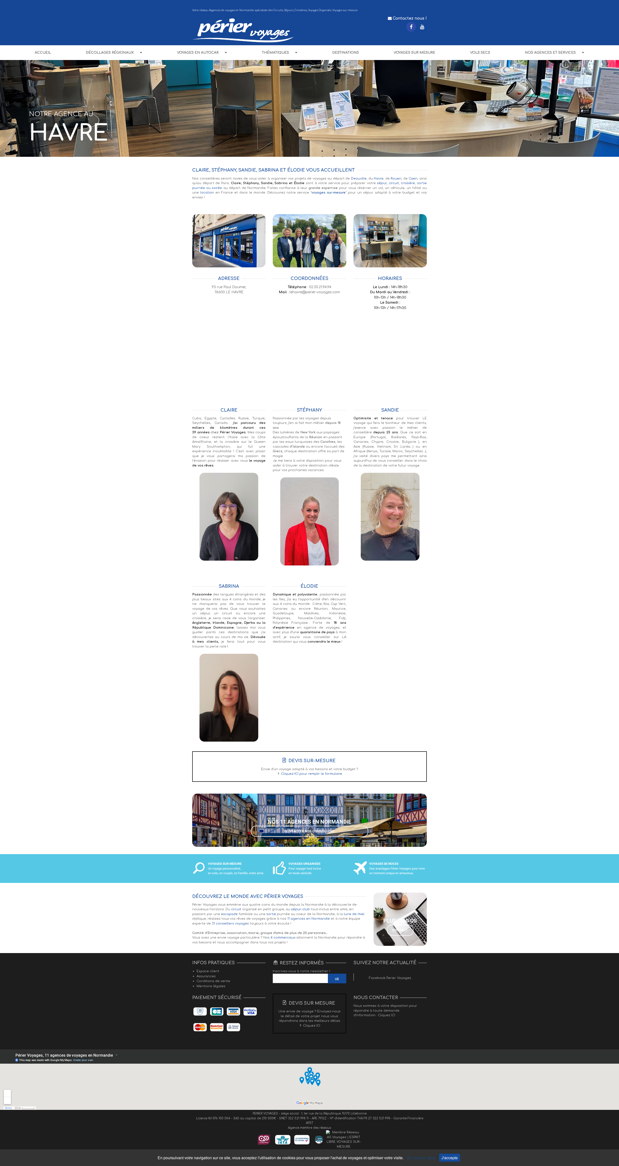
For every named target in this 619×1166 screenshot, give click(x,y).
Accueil (43, 52)
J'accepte (450, 1157)
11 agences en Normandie (308, 918)
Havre (378, 178)
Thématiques (275, 52)
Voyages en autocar (198, 52)
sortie (271, 914)
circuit (394, 183)
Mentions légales (211, 986)
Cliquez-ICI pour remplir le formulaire (311, 773)
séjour (382, 183)
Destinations (345, 52)
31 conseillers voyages (230, 923)
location (207, 192)
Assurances (206, 976)
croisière (408, 183)
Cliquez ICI (311, 1025)
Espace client (208, 971)
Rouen (396, 178)
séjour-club (300, 909)
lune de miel (354, 914)
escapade (229, 914)
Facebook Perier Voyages (390, 978)
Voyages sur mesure (414, 52)
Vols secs (480, 52)
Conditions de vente (213, 981)
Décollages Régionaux (110, 52)
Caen (413, 178)
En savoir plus (422, 1158)
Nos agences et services (550, 52)
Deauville (359, 178)
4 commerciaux (283, 937)
